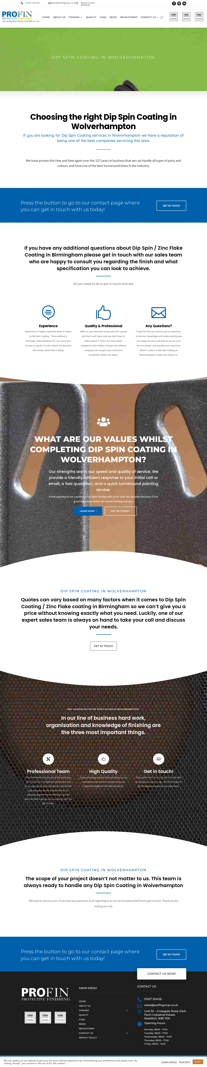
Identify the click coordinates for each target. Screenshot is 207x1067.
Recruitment (128, 17)
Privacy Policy (88, 1037)
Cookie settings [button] (169, 1061)
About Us (59, 17)
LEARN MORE (87, 511)
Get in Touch (171, 205)
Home (46, 17)
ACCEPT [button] (197, 1061)
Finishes (74, 17)
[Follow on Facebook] (174, 3)
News (113, 17)
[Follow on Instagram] (179, 3)
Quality (91, 17)
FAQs (103, 17)
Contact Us (148, 17)
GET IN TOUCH (120, 511)
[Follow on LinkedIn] (184, 3)
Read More (184, 1061)
